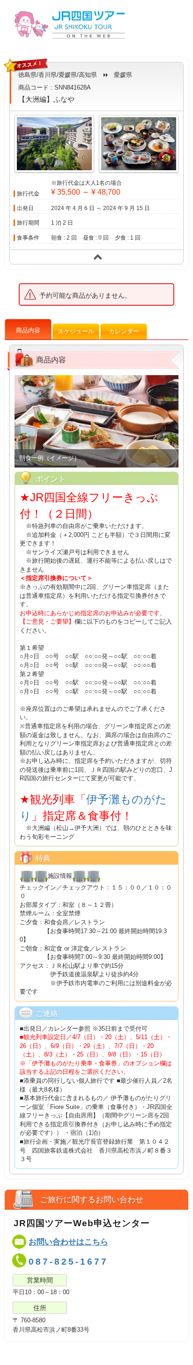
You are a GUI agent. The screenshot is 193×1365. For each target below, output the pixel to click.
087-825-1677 (68, 1262)
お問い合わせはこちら (68, 1241)
